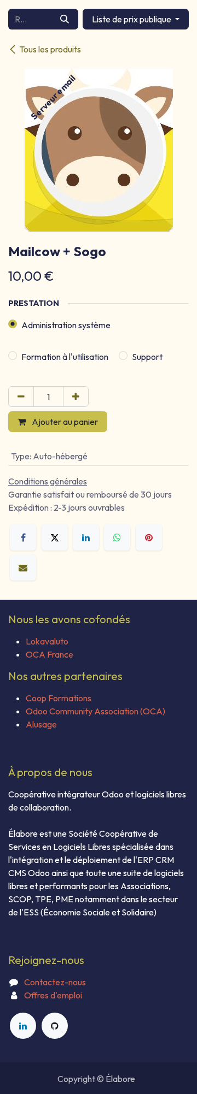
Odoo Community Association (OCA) (95, 711)
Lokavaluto (47, 641)
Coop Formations (58, 698)
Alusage (41, 724)
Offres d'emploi (53, 995)
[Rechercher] (64, 19)
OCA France (49, 654)
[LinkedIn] (86, 537)
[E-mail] (23, 567)
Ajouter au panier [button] (64, 421)
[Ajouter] (76, 396)
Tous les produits (50, 49)
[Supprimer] (21, 396)
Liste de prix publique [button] (132, 19)
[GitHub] (55, 1026)
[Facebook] (23, 537)
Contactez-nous (55, 982)
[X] (55, 537)
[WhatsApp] (117, 537)
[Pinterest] (149, 537)
